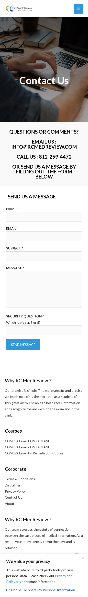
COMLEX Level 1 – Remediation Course (34, 453)
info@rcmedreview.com (44, 147)
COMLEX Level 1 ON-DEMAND (28, 441)
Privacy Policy (15, 491)
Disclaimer (12, 485)
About (9, 504)
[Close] (83, 558)
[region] (44, 575)
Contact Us (13, 497)
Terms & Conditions (20, 479)
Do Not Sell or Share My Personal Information (40, 590)
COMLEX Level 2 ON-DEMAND (28, 447)
